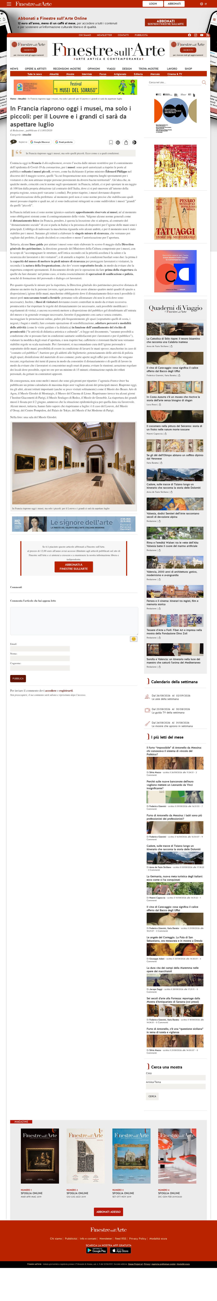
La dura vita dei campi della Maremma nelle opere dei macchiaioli (173, 969)
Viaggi (111, 68)
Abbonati (174, 3)
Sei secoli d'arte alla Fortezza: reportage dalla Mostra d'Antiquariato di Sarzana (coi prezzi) (173, 1000)
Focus (103, 74)
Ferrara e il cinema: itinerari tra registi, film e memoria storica (172, 602)
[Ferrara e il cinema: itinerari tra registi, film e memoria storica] (175, 592)
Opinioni (94, 68)
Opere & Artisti (35, 68)
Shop (188, 68)
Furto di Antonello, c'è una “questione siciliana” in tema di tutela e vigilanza (175, 1030)
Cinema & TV (174, 74)
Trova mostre (149, 68)
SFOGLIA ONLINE (31, 1193)
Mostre (70, 74)
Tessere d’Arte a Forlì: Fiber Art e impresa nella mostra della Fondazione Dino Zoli (174, 631)
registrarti (66, 690)
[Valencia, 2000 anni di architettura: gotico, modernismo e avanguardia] (175, 562)
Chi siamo (85, 35)
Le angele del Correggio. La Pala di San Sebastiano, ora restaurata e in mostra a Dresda (174, 939)
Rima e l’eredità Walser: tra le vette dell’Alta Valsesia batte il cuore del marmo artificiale (172, 544)
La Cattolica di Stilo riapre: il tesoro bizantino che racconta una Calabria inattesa (173, 340)
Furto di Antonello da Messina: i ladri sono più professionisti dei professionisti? (174, 817)
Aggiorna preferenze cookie (163, 1264)
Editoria (138, 74)
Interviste (87, 74)
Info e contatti (88, 1238)
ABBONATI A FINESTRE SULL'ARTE (74, 566)
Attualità (54, 74)
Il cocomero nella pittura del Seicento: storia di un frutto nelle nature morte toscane (174, 427)
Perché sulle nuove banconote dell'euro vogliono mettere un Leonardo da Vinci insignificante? (170, 785)
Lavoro (172, 68)
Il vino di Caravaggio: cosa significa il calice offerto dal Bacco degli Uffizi (172, 369)
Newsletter (104, 35)
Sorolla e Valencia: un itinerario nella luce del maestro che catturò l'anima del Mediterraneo (173, 661)
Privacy (147, 1264)
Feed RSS (120, 1238)
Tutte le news (34, 74)
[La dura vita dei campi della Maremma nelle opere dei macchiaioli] (175, 980)
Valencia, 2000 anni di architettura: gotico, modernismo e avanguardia (172, 573)
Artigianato (120, 74)
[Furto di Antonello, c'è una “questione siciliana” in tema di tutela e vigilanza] (175, 1041)
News (14, 68)
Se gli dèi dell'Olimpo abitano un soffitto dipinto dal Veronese (175, 457)
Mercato (155, 74)
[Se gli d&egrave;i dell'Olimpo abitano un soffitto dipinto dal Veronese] (175, 446)
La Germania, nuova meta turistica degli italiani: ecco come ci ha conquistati (175, 878)
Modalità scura (158, 1238)
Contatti (123, 35)
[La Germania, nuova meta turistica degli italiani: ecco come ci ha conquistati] (175, 889)
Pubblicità (141, 35)
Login (153, 3)
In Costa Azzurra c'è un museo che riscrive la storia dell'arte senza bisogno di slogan (173, 398)
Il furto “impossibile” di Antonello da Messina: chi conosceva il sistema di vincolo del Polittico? (174, 751)
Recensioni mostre (67, 68)
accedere (50, 690)
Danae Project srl (135, 1264)
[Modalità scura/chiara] (134, 143)
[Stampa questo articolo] (118, 143)
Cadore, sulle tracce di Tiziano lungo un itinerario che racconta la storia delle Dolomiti (174, 486)
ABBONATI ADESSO (108, 1212)
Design (127, 68)
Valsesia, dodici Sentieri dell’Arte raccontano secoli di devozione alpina (173, 515)
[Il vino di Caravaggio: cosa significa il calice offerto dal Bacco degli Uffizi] (175, 358)
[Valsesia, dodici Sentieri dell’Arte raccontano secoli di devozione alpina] (175, 504)
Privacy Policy (137, 1238)
